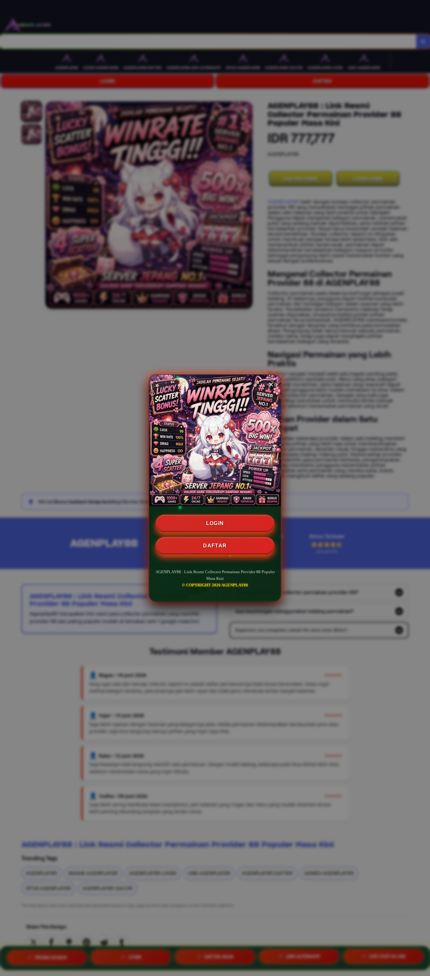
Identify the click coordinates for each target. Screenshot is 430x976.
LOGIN (215, 523)
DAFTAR (215, 545)
